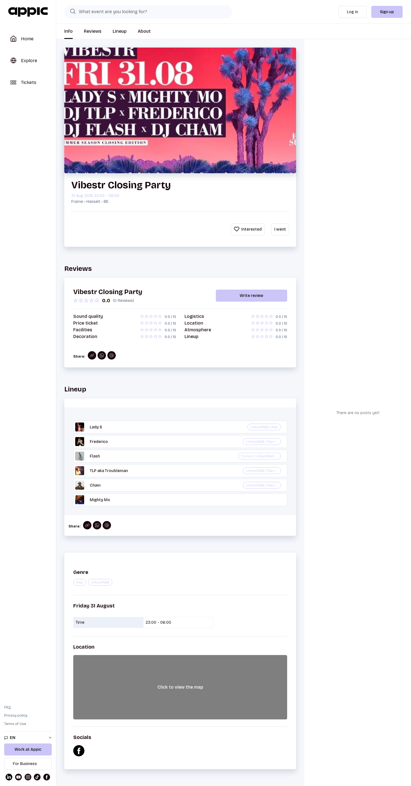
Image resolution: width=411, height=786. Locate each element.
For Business (25, 763)
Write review (251, 295)
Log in (352, 12)
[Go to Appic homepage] (28, 12)
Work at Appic (28, 749)
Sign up (387, 12)
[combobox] (148, 11)
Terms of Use (15, 724)
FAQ (7, 707)
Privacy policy (15, 715)
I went (280, 229)
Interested (251, 229)
